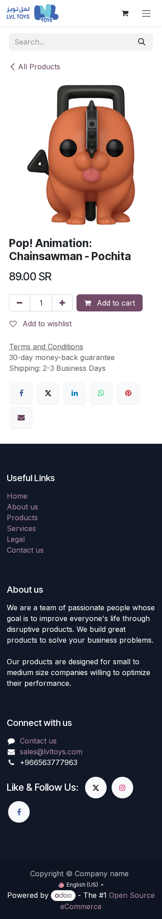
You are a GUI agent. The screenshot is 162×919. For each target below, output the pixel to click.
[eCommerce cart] (125, 13)
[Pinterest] (128, 393)
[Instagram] (122, 787)
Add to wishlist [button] (46, 323)
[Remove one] (19, 302)
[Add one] (62, 302)
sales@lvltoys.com (51, 751)
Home (17, 495)
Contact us (25, 549)
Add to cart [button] (114, 302)
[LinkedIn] (75, 393)
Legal (16, 539)
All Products (39, 66)
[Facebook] (21, 393)
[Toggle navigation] (146, 13)
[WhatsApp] (101, 393)
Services (21, 528)
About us (22, 506)
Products (22, 517)
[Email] (21, 417)
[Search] (141, 41)
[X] (48, 393)
